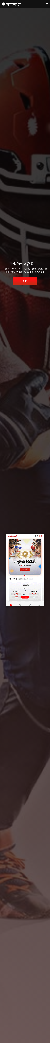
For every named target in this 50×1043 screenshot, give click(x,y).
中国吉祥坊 (11, 4)
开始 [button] (25, 281)
